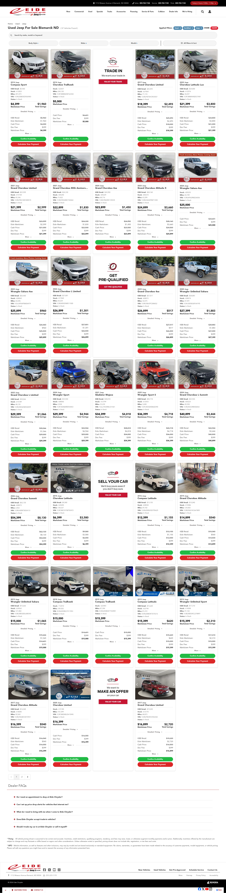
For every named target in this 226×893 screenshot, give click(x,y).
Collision (161, 12)
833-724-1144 (180, 3)
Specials (100, 12)
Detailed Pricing (27, 111)
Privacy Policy (201, 875)
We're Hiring (187, 12)
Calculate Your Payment (28, 144)
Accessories (121, 12)
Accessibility (214, 875)
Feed (220, 890)
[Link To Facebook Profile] (44, 870)
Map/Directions (20, 890)
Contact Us (212, 870)
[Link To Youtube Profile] (206, 890)
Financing (133, 12)
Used (90, 12)
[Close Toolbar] (5, 890)
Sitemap (189, 875)
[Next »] (27, 776)
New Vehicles (144, 870)
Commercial (79, 12)
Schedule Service (196, 870)
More (27, 133)
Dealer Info (173, 12)
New (68, 12)
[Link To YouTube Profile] (54, 870)
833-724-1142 (145, 3)
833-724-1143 (163, 3)
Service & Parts (148, 12)
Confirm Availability (28, 139)
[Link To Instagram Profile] (59, 870)
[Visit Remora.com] (212, 883)
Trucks (109, 12)
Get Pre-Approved (177, 870)
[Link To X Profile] (49, 870)
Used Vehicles (160, 870)
